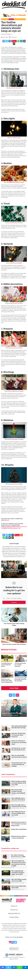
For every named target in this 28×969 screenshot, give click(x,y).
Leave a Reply (14, 688)
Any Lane (13, 88)
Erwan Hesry (13, 484)
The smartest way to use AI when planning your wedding (18, 764)
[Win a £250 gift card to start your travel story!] (6, 800)
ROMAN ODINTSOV (13, 182)
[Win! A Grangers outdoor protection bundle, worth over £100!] (6, 783)
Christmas (11, 19)
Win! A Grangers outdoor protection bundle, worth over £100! (18, 783)
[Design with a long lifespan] (5, 831)
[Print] (14, 44)
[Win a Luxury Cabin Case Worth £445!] (6, 887)
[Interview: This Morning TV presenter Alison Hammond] (6, 735)
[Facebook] (3, 41)
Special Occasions (14, 566)
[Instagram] (10, 942)
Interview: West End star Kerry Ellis (12, 715)
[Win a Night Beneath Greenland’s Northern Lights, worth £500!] (6, 872)
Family (16, 19)
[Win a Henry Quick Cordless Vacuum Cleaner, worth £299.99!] (6, 791)
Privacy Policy (14, 917)
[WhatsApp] (18, 41)
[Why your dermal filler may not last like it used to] (6, 757)
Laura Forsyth (5, 37)
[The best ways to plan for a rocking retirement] (21, 658)
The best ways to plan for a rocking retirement (20, 665)
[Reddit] (21, 535)
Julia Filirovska (13, 303)
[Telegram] (21, 41)
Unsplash (19, 263)
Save (15, 41)
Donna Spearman (13, 391)
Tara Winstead (13, 222)
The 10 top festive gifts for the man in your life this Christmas (21, 679)
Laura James (13, 348)
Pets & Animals (22, 19)
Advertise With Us (14, 913)
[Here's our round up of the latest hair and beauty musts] (6, 743)
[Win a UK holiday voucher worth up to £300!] (6, 881)
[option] (14, 569)
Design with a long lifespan (19, 829)
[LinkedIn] (9, 41)
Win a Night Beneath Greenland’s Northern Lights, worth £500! (17, 872)
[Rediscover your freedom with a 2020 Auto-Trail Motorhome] (7, 673)
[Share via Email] (24, 41)
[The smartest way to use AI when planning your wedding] (6, 765)
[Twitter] (6, 41)
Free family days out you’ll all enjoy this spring (6, 665)
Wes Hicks (13, 263)
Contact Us (14, 910)
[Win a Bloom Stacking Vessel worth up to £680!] (5, 856)
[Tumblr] (12, 535)
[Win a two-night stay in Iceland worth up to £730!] (6, 806)
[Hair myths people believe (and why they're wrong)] (6, 728)
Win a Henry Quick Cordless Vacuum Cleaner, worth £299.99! (18, 791)
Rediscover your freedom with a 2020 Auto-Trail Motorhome (7, 681)
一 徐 (13, 137)
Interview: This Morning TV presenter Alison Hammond (18, 735)
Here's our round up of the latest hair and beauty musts (18, 742)
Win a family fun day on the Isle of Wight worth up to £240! (18, 813)
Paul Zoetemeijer (13, 439)
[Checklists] (14, 4)
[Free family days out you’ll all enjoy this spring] (7, 658)
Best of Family (5, 19)
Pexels (19, 88)
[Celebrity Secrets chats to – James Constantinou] (5, 839)
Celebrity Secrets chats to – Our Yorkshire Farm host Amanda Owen (18, 824)
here (18, 931)
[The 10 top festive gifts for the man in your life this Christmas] (21, 672)
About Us (14, 906)
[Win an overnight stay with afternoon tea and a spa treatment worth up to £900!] (6, 862)
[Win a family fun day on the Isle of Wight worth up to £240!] (6, 813)
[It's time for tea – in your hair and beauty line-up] (6, 750)
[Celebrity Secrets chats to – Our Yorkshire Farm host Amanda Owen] (5, 824)
